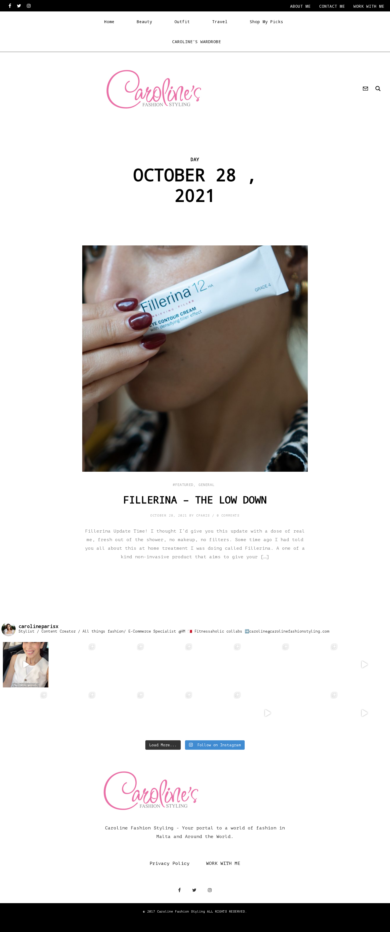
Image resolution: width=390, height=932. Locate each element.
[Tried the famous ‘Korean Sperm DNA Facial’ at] (26, 665)
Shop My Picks (266, 21)
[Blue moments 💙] (316, 665)
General (206, 484)
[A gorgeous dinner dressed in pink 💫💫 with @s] (364, 665)
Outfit (182, 21)
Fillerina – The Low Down (195, 499)
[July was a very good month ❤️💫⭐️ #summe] (268, 665)
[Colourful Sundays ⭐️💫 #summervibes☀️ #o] (26, 713)
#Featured (183, 484)
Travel (220, 21)
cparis (203, 515)
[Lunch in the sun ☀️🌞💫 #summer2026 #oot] (74, 665)
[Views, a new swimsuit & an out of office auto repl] (219, 665)
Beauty (144, 21)
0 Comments (228, 515)
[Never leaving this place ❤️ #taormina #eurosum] (122, 665)
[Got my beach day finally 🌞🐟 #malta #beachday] (122, 713)
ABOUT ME (300, 6)
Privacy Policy (170, 863)
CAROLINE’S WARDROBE (196, 41)
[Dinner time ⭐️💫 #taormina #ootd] (171, 665)
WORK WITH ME (223, 863)
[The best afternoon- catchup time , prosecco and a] (74, 713)
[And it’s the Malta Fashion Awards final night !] (268, 713)
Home (109, 21)
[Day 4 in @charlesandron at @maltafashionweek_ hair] (364, 713)
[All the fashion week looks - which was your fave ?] (171, 713)
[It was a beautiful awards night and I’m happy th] (219, 713)
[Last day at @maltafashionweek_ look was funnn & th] (316, 713)
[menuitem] (300, 6)
